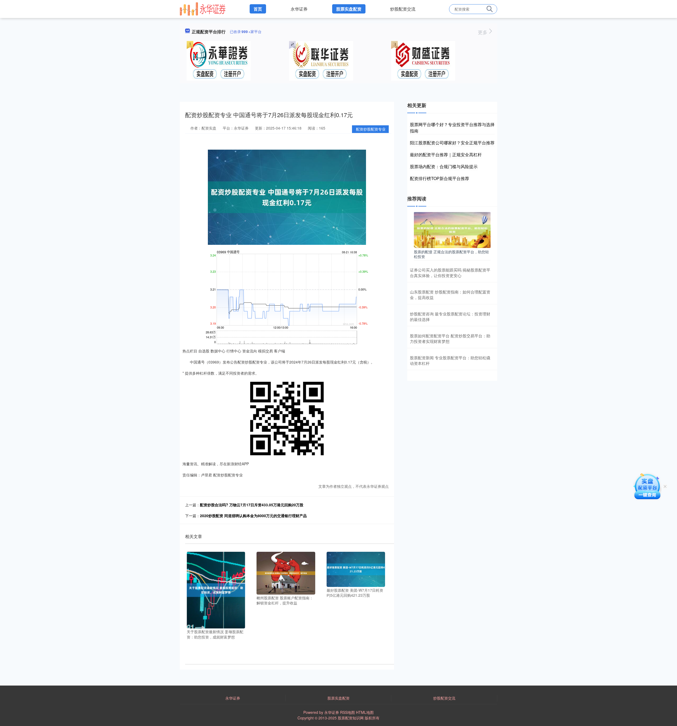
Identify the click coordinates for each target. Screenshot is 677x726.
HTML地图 (365, 712)
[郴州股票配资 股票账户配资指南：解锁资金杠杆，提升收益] (286, 572)
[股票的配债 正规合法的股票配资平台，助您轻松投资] (452, 229)
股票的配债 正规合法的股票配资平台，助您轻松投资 (451, 254)
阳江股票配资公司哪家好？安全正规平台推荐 (452, 143)
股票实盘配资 (349, 9)
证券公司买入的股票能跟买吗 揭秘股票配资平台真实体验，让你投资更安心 (450, 272)
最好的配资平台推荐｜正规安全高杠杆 (446, 154)
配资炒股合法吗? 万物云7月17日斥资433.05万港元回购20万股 (251, 504)
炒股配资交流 (402, 9)
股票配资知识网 (351, 717)
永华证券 (299, 9)
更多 (483, 32)
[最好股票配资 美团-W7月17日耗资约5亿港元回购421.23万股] (356, 568)
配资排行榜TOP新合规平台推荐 (439, 178)
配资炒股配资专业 (371, 129)
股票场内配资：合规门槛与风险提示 (444, 166)
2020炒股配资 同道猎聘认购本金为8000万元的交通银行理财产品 (253, 515)
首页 (258, 9)
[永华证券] (202, 8)
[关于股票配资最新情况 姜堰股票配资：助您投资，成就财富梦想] (216, 589)
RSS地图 (347, 712)
